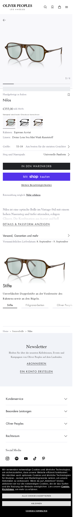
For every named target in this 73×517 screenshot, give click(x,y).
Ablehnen (35, 503)
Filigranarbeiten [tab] (35, 309)
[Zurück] (4, 20)
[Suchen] (42, 7)
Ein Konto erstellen (35, 371)
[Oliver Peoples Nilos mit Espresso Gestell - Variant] (9, 122)
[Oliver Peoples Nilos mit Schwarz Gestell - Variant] (22, 122)
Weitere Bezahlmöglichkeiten (35, 184)
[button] (64, 7)
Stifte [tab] (10, 309)
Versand (6, 115)
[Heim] (17, 7)
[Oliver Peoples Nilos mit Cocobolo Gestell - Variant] (35, 122)
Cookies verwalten (35, 511)
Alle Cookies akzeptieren (35, 496)
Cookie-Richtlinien (53, 486)
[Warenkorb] (56, 7)
